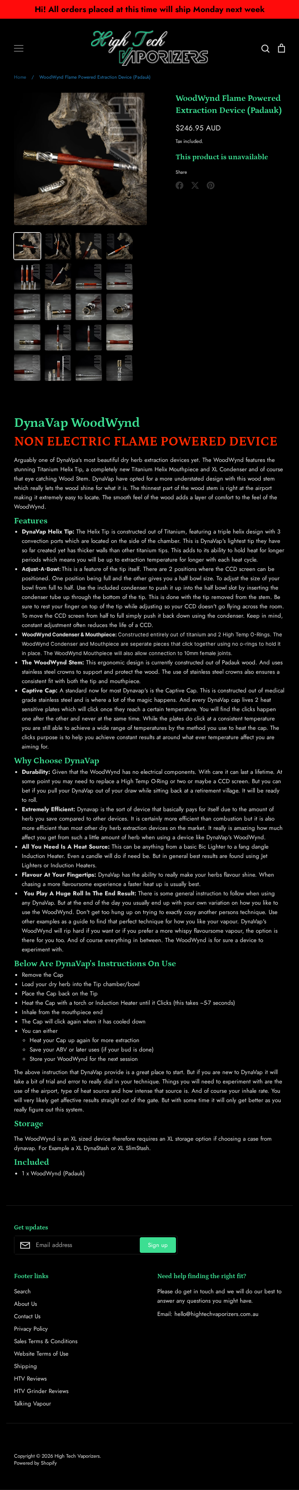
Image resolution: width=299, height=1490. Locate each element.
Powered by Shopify (35, 1463)
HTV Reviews (30, 1378)
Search (22, 1291)
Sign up (158, 1245)
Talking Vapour (32, 1403)
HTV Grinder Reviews (41, 1391)
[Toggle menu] (18, 48)
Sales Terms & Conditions (45, 1341)
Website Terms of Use (41, 1353)
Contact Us (27, 1316)
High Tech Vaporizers (77, 1456)
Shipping (25, 1366)
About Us (25, 1304)
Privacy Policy (31, 1328)
